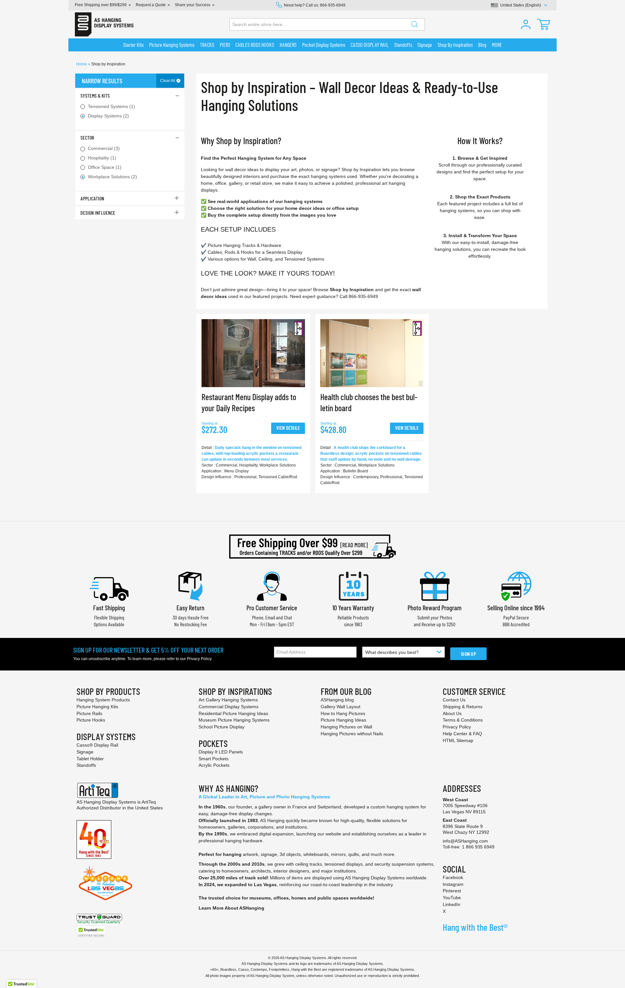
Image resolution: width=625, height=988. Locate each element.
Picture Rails (89, 713)
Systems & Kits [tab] (95, 95)
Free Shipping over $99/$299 (101, 5)
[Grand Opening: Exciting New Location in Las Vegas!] (105, 882)
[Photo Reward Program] (434, 585)
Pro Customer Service (271, 607)
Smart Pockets (214, 758)
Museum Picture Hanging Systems (234, 720)
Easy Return (190, 607)
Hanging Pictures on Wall (346, 726)
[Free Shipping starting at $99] (312, 546)
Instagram (453, 884)
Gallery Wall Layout (340, 706)
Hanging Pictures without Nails (352, 733)
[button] (526, 24)
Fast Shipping (109, 607)
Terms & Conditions (463, 720)
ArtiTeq (149, 802)
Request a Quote (151, 5)
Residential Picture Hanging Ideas (233, 713)
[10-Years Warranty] (353, 585)
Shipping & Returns (462, 706)
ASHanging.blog (337, 699)
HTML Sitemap (458, 740)
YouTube (452, 897)
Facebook (453, 877)
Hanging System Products (103, 699)
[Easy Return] (190, 585)
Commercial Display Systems (228, 706)
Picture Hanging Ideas (343, 720)
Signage (84, 751)
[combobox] (327, 24)
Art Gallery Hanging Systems (228, 699)
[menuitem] (133, 44)
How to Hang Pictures (343, 713)
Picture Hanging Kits (97, 706)
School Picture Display (221, 726)
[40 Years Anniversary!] (93, 839)
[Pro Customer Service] (271, 585)
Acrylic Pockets (214, 765)
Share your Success (192, 5)
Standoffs (86, 765)
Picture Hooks (90, 720)
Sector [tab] (87, 137)
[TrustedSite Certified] (91, 932)
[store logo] (104, 24)
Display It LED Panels (221, 751)
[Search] (414, 24)
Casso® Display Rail (97, 745)
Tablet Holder (90, 758)
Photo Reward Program (435, 607)
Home (82, 64)
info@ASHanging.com (465, 841)
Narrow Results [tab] (102, 81)
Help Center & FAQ (462, 733)
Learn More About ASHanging (231, 908)
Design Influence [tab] (97, 213)
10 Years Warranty (353, 607)
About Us (452, 713)
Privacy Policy (199, 658)
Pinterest (452, 890)
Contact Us (454, 699)
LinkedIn (451, 904)
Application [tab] (92, 198)
